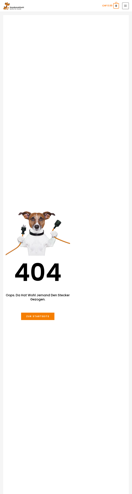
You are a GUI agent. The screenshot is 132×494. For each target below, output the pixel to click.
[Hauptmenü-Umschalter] (125, 6)
